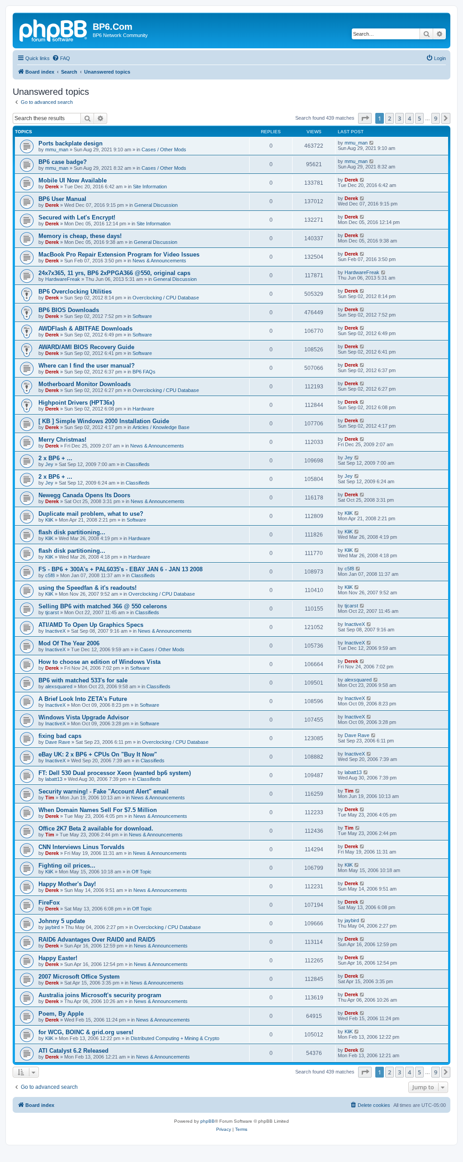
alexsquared (58, 686)
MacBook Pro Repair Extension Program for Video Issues (118, 254)
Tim (49, 797)
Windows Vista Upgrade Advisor (83, 717)
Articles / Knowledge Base (160, 427)
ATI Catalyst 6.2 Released (73, 1050)
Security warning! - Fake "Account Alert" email (103, 791)
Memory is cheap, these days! (80, 236)
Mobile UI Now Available (72, 180)
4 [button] (409, 118)
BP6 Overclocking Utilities (75, 291)
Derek (52, 186)
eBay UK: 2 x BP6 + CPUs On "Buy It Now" (97, 754)
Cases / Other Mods (164, 149)
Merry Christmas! (62, 439)
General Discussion (156, 205)
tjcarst (52, 612)
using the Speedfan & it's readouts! (87, 587)
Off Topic (141, 871)
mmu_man (56, 149)
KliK (49, 520)
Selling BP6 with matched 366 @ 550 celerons (102, 606)
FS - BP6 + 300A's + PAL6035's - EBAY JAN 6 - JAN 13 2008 (120, 569)
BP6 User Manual (62, 199)
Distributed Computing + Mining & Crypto (175, 1038)
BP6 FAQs (144, 371)
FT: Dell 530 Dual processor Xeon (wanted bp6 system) (114, 773)
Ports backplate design (70, 143)
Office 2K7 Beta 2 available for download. (95, 828)
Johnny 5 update (61, 921)
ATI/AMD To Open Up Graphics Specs (90, 624)
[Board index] (54, 29)
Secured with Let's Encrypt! (76, 217)
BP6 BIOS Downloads (68, 310)
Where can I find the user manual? (86, 365)
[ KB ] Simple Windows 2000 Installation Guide (103, 421)
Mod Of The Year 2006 (68, 643)
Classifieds (138, 464)
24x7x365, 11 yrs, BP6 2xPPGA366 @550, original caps (114, 273)
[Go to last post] (372, 142)
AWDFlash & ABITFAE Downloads (85, 328)
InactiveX (55, 631)
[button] (365, 118)
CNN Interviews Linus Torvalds (81, 847)
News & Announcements (159, 260)
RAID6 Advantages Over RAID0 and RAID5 (96, 939)
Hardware (143, 408)
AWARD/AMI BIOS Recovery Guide (86, 347)
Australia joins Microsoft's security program (99, 995)
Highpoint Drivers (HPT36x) (76, 402)
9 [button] (435, 118)
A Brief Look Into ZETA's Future (82, 698)
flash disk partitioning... (71, 532)
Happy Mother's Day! (67, 884)
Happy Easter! (57, 958)
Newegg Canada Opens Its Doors (84, 495)
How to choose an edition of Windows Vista (99, 661)
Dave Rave (57, 742)
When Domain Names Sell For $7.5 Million (97, 810)
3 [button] (399, 118)
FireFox (49, 902)
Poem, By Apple (61, 1013)
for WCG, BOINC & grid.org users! (85, 1032)
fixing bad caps (59, 736)
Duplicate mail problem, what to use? (90, 513)
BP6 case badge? (62, 162)
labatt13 (53, 779)
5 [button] (419, 118)
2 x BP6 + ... (55, 458)
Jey (49, 464)
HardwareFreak (62, 279)
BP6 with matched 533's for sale (83, 680)
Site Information (150, 186)
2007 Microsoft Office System (79, 976)
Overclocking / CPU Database (165, 297)
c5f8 (50, 575)
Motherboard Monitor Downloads (84, 384)
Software (142, 316)
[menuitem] (61, 58)
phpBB (207, 1121)
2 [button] (389, 118)
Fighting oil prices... (66, 865)
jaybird (52, 927)
